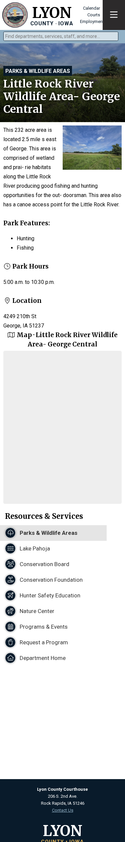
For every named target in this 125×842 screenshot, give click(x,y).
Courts (93, 14)
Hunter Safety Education (49, 595)
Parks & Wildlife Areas (37, 71)
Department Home (42, 658)
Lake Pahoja (34, 548)
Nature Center (36, 611)
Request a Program (43, 642)
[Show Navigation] (114, 15)
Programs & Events (43, 626)
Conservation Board (43, 564)
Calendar (91, 8)
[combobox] (60, 36)
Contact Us (62, 810)
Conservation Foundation (50, 579)
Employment (92, 21)
